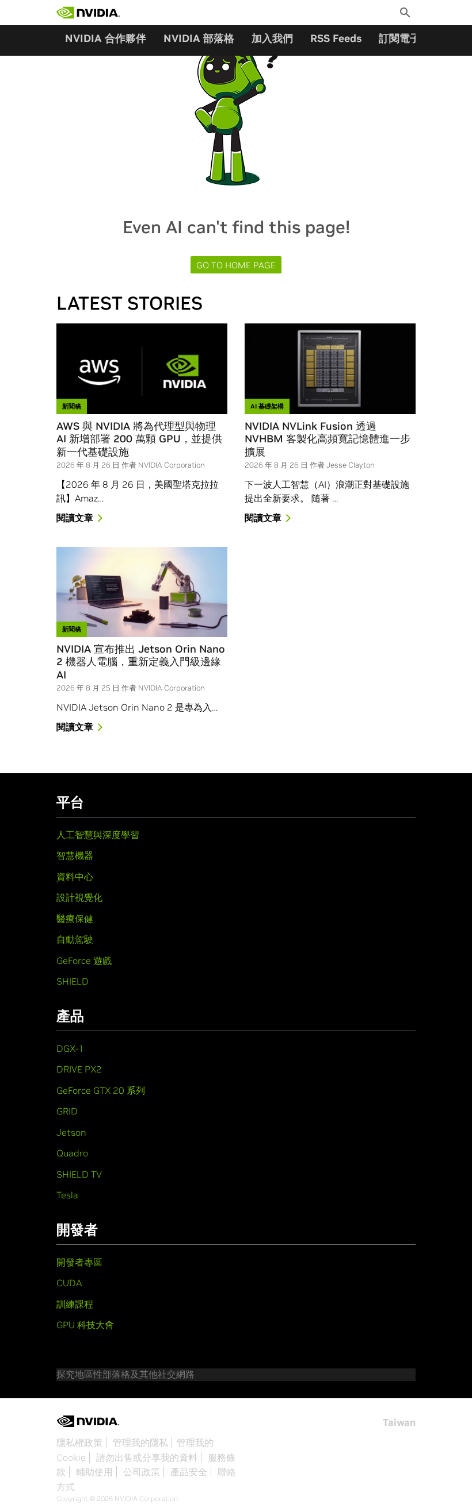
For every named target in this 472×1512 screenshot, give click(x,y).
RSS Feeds (335, 38)
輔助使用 (94, 1472)
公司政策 (141, 1472)
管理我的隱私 (140, 1442)
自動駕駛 (74, 939)
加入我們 (272, 38)
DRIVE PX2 (79, 1069)
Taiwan (399, 1422)
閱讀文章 (74, 517)
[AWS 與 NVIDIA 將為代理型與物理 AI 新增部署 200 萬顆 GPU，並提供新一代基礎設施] (141, 368)
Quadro (72, 1153)
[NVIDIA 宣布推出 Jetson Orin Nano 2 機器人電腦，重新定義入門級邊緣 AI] (141, 592)
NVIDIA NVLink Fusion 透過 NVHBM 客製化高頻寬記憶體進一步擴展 (327, 439)
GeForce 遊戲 (84, 960)
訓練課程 (74, 1304)
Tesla (67, 1195)
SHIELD (72, 981)
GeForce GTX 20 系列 (100, 1090)
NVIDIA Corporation (171, 465)
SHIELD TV (79, 1174)
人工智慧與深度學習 (97, 834)
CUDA (69, 1283)
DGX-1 (70, 1048)
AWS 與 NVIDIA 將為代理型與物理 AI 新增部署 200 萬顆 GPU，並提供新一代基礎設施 (139, 439)
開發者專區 (79, 1262)
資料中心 (74, 876)
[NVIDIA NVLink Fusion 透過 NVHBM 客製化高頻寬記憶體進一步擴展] (330, 368)
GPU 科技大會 (85, 1324)
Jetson (71, 1132)
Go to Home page (236, 265)
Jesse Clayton (350, 465)
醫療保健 (74, 918)
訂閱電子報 (405, 38)
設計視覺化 (79, 897)
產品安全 (188, 1472)
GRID (67, 1111)
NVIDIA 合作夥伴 (105, 38)
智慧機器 (74, 855)
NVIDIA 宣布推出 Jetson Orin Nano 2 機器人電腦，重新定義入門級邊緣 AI (140, 662)
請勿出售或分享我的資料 (146, 1457)
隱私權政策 (79, 1442)
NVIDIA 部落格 (198, 38)
